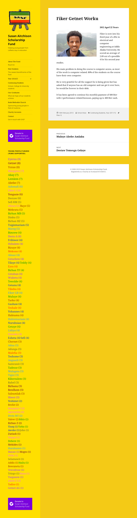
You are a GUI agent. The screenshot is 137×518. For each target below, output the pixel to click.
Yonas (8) (14, 167)
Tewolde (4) (15, 281)
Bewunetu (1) (15, 466)
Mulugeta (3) (16, 371)
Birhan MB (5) (16, 213)
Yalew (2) (13, 419)
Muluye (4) (14, 296)
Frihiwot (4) (15, 240)
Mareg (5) (14, 228)
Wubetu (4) (15, 277)
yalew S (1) (14, 480)
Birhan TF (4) (16, 270)
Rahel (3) (13, 382)
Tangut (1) (14, 437)
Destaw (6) (14, 198)
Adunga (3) (14, 349)
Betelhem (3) (15, 389)
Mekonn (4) (15, 251)
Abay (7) (13, 175)
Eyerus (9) (14, 159)
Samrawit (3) (16, 364)
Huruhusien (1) (16, 448)
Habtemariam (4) (18, 319)
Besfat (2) (13, 404)
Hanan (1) (13, 451)
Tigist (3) (13, 375)
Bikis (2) (23, 419)
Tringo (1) (13, 473)
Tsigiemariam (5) (18, 225)
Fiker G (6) (14, 190)
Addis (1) (13, 462)
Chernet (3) (15, 341)
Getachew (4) (16, 259)
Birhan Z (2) (15, 423)
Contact (16, 118)
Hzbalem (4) (15, 243)
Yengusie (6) (15, 194)
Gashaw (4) (15, 304)
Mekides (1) (14, 444)
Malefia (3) (14, 352)
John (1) (24, 430)
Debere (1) (14, 441)
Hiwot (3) (13, 397)
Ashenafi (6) (15, 186)
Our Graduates (19, 95)
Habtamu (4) (16, 315)
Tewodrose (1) (16, 469)
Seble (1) (13, 455)
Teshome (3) (15, 356)
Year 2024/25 (13, 79)
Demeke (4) (15, 334)
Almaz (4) (14, 255)
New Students (19, 72)
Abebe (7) (14, 183)
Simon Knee (81, 113)
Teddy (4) (25, 262)
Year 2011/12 (111, 113)
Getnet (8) (14, 163)
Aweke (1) (14, 430)
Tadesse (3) (15, 367)
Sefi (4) (25, 337)
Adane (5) (14, 206)
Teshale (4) (14, 307)
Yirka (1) (23, 426)
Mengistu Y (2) (16, 408)
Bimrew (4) (15, 232)
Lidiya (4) (14, 330)
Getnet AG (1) (15, 488)
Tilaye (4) (14, 262)
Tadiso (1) (13, 484)
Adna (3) (13, 345)
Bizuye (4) (14, 247)
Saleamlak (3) (16, 393)
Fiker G (59, 115)
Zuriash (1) (14, 433)
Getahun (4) (15, 274)
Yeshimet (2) (15, 401)
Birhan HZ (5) (16, 221)
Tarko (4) (13, 300)
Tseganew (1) (15, 477)
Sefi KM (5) (14, 202)
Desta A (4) (14, 236)
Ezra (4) (13, 266)
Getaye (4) (14, 326)
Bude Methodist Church (18, 105)
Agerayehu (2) (16, 412)
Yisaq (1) (13, 426)
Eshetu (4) (14, 337)
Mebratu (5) (15, 209)
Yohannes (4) (16, 311)
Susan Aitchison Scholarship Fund (19, 40)
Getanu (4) (14, 285)
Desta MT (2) (15, 415)
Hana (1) (24, 473)
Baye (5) (25, 206)
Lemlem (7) (15, 179)
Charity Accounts (14, 112)
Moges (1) (25, 451)
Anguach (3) (15, 360)
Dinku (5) (13, 217)
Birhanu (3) (15, 386)
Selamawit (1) (16, 459)
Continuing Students (18, 86)
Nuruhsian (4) (16, 322)
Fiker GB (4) (15, 292)
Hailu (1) (23, 462)
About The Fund (14, 63)
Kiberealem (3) (17, 378)
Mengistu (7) (16, 171)
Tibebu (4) (14, 289)
